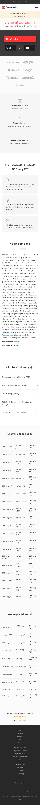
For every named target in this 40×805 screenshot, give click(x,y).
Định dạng (20, 737)
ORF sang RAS (7, 565)
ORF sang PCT (7, 549)
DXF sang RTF (21, 696)
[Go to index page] (9, 7)
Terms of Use (13, 792)
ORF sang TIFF (7, 454)
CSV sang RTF (7, 674)
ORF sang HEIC (7, 462)
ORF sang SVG (21, 494)
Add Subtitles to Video (17, 2)
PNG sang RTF (7, 643)
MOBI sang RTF (7, 659)
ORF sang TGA (7, 494)
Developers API (20, 764)
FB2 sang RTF (21, 635)
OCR (20, 760)
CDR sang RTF (7, 696)
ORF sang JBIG (21, 597)
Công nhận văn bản (20, 16)
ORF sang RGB (7, 470)
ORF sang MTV (7, 533)
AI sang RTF (33, 689)
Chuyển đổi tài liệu (20, 754)
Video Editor (5, 2)
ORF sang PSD (21, 454)
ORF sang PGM (7, 510)
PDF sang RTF (7, 627)
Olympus (16, 257)
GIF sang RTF (7, 689)
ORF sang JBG (7, 597)
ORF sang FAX (7, 518)
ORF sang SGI (7, 573)
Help (20, 740)
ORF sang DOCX (8, 478)
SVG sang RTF (21, 689)
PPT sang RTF (7, 682)
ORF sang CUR (21, 502)
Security (20, 734)
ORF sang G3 (20, 518)
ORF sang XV (6, 589)
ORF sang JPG (7, 446)
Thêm (26, 2)
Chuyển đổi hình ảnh (20, 757)
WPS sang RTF (21, 667)
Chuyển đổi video (20, 747)
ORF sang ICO (7, 502)
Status (20, 743)
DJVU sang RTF (7, 667)
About (20, 730)
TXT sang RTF (21, 643)
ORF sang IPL (7, 525)
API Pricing (20, 774)
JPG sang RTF (7, 635)
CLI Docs (20, 771)
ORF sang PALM (8, 541)
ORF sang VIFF (7, 581)
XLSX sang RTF (7, 651)
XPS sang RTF (20, 674)
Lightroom (10, 335)
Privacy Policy (26, 792)
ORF (17, 249)
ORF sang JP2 (20, 486)
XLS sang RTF (20, 659)
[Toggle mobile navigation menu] (36, 7)
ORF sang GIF (7, 486)
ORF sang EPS (21, 478)
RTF (23, 249)
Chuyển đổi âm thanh (20, 751)
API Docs (20, 767)
